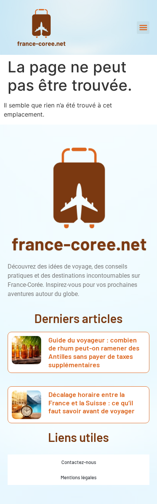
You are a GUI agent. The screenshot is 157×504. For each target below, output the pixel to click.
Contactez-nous (78, 462)
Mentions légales (78, 477)
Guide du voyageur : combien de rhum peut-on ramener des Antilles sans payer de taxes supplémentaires (93, 352)
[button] (143, 27)
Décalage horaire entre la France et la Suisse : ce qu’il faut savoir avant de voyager (91, 402)
